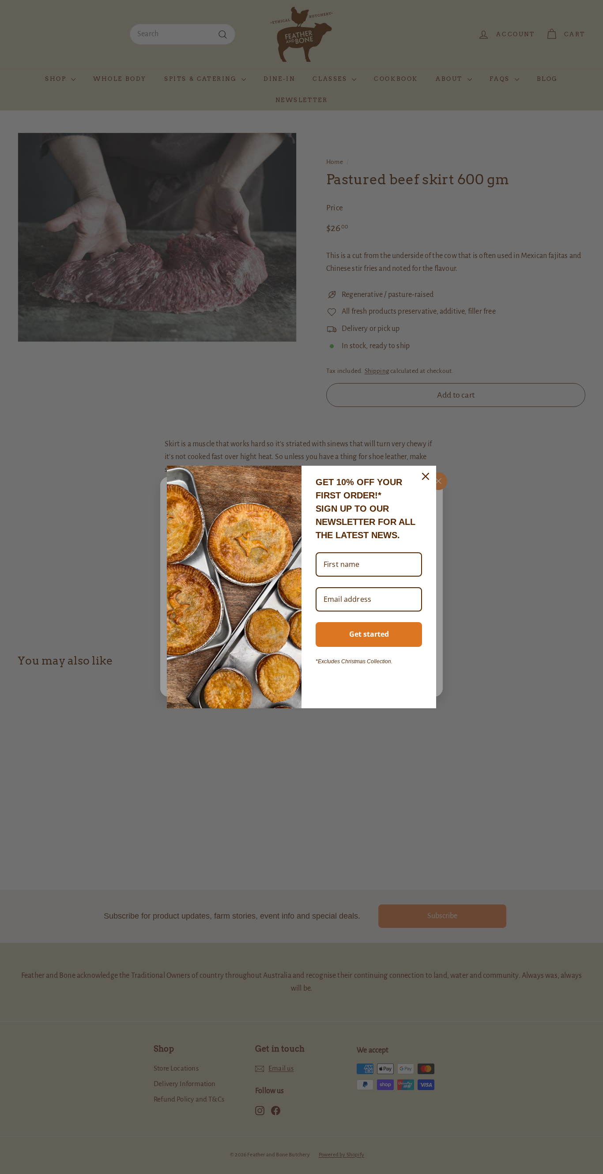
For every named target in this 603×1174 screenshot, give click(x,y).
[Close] (425, 476)
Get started (369, 634)
